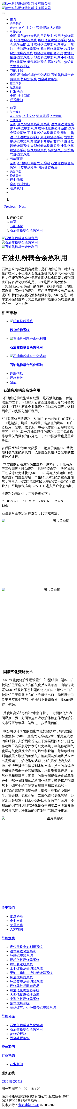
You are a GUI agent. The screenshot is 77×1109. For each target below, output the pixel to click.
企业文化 (16, 920)
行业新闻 (16, 1064)
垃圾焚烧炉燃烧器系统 (26, 981)
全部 (13, 36)
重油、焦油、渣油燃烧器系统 (31, 973)
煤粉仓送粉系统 (21, 964)
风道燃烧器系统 (21, 977)
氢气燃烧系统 (20, 1003)
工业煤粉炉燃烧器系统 (26, 968)
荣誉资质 (16, 925)
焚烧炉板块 (18, 1034)
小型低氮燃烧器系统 (24, 999)
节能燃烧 (8, 938)
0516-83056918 (12, 1081)
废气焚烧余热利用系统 (26, 947)
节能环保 (16, 226)
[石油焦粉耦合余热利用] (28, 338)
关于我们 (8, 907)
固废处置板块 (20, 1038)
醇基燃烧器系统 (21, 955)
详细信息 (16, 373)
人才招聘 (16, 929)
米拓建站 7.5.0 (28, 1105)
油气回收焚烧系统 (23, 951)
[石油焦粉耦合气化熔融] (28, 356)
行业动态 (8, 1055)
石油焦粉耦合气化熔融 (26, 1025)
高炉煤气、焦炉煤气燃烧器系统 (33, 1007)
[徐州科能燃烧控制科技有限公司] (38, 6)
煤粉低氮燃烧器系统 (24, 960)
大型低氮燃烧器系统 (24, 994)
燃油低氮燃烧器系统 (24, 990)
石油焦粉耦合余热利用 (26, 230)
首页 (13, 19)
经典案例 (8, 1047)
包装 (13, 382)
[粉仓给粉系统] (21, 321)
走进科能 (16, 916)
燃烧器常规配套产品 (24, 986)
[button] (9, 206)
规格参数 (16, 378)
